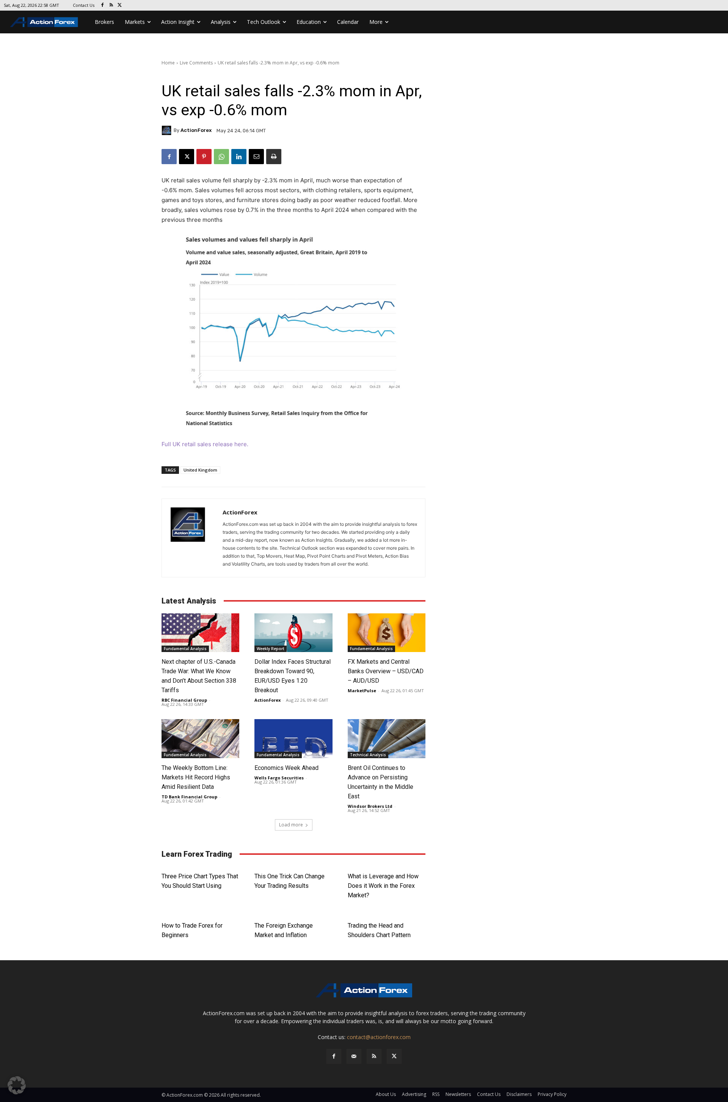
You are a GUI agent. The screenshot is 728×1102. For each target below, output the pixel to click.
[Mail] (354, 1056)
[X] (120, 5)
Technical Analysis (368, 754)
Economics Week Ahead (286, 767)
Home (168, 63)
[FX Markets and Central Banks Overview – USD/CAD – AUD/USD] (386, 632)
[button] (16, 1085)
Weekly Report (270, 648)
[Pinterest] (204, 156)
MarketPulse (362, 690)
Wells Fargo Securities (279, 778)
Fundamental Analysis (185, 648)
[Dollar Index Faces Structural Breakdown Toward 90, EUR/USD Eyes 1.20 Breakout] (293, 632)
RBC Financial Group (184, 700)
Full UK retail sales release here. (205, 444)
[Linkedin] (238, 156)
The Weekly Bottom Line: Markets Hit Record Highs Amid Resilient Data (196, 777)
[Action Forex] (44, 22)
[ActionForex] (168, 130)
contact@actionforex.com (379, 1037)
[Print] (273, 156)
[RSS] (111, 5)
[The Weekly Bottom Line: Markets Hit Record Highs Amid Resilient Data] (200, 738)
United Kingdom (200, 470)
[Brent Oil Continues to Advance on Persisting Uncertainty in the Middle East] (386, 738)
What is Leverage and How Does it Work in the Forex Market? (383, 886)
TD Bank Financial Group (189, 796)
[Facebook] (102, 5)
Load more (291, 824)
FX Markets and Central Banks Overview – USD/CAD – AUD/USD (386, 671)
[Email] (256, 156)
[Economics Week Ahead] (293, 738)
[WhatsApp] (221, 156)
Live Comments (196, 63)
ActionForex (196, 130)
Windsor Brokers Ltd (370, 806)
